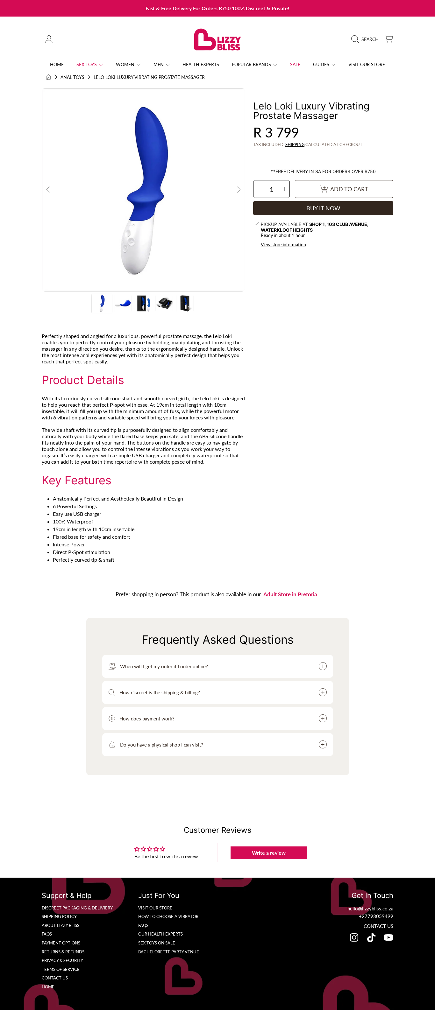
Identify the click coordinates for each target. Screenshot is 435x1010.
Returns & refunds (63, 951)
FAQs (47, 933)
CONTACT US (378, 926)
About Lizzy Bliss (60, 925)
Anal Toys (72, 77)
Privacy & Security (62, 960)
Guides (322, 64)
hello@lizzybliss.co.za (370, 908)
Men (159, 64)
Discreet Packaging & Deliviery (77, 907)
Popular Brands (252, 64)
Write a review (269, 853)
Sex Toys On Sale (156, 942)
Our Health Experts (160, 933)
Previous (48, 190)
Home (48, 986)
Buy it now (323, 208)
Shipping (294, 144)
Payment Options (61, 942)
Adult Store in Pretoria (290, 594)
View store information (283, 244)
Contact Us (55, 977)
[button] (366, 39)
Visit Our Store (155, 907)
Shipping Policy (59, 916)
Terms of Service (61, 969)
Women (126, 64)
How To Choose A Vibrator (168, 916)
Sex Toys (87, 64)
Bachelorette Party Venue (168, 951)
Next (238, 190)
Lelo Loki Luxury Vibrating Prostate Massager (149, 77)
